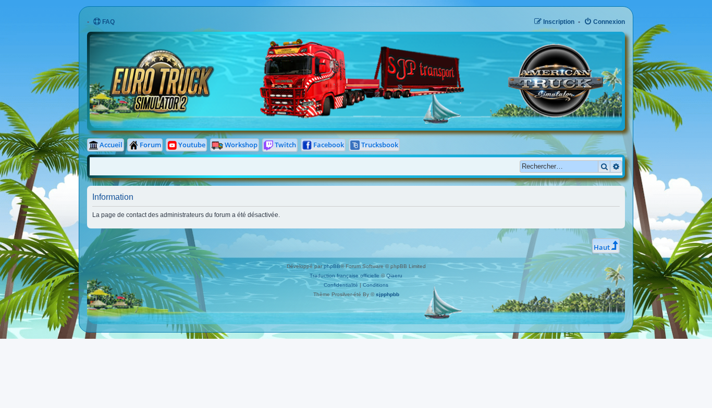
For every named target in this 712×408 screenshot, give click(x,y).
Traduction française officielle (344, 275)
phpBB (332, 266)
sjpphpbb (387, 294)
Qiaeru (394, 275)
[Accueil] (260, 41)
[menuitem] (104, 22)
